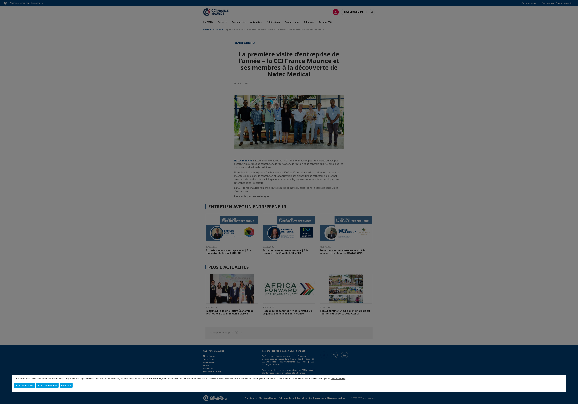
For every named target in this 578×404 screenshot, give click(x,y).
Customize (66, 385)
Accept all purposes (24, 385)
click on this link (338, 378)
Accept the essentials (47, 385)
